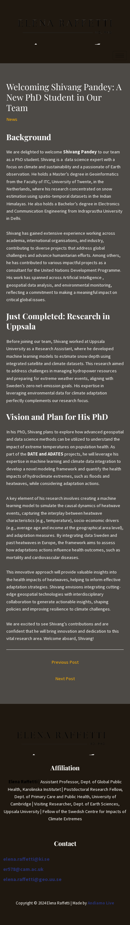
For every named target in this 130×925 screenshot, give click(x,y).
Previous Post (65, 662)
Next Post (65, 678)
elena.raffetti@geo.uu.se (32, 879)
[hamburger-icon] (120, 55)
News (11, 119)
